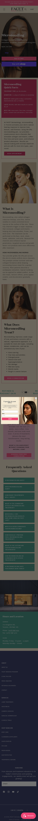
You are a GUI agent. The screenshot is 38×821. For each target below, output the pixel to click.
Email (3, 409)
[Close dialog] (36, 398)
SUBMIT (10, 418)
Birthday (3, 413)
